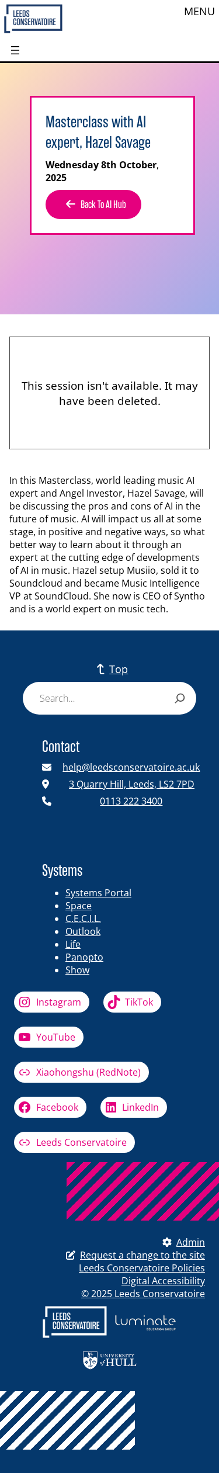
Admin (190, 1242)
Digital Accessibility (163, 1280)
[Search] (180, 698)
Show (77, 969)
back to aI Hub (103, 204)
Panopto (84, 957)
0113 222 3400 (131, 801)
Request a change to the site (142, 1255)
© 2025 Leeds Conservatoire (143, 1293)
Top (118, 669)
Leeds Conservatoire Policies (142, 1267)
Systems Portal (98, 892)
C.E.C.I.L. (83, 918)
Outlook (82, 931)
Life (73, 944)
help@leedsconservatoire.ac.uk (131, 767)
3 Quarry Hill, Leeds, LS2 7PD (131, 784)
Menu (199, 11)
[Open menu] (15, 50)
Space (78, 905)
